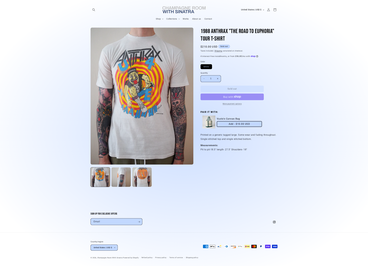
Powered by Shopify (131, 258)
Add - (239, 124)
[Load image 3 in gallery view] (142, 177)
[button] (94, 10)
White (207, 67)
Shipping (218, 51)
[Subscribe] (139, 221)
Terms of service (176, 257)
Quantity (204, 73)
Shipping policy (192, 257)
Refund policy (147, 257)
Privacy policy (160, 257)
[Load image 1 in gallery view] (100, 177)
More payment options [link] (232, 104)
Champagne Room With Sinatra (109, 258)
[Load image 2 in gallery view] (121, 177)
